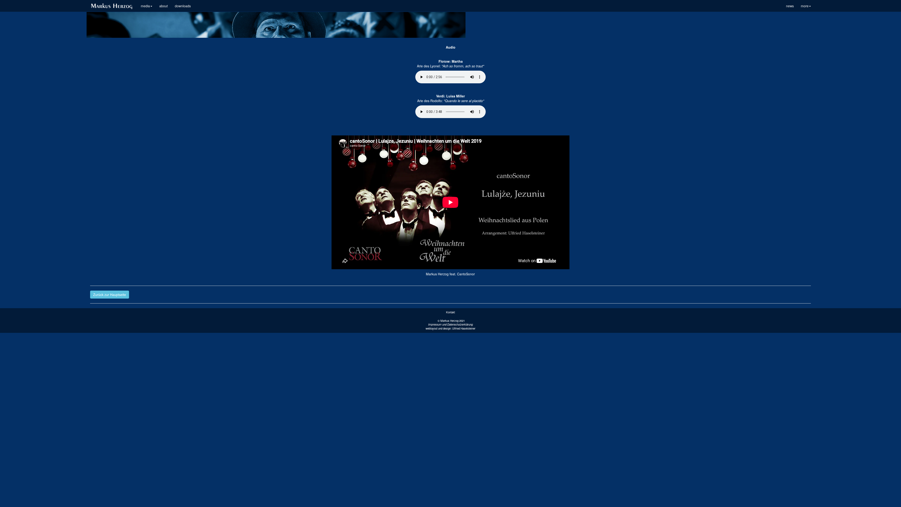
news (790, 6)
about (163, 6)
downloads (183, 6)
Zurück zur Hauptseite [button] (109, 294)
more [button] (805, 6)
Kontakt (450, 312)
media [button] (145, 6)
